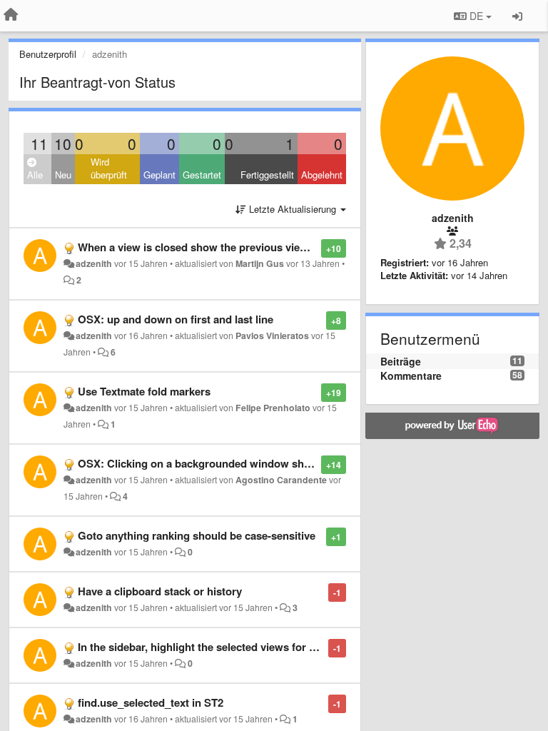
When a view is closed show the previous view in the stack (223, 247)
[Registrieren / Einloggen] (517, 16)
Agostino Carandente (281, 479)
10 (62, 143)
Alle (35, 174)
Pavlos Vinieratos (272, 335)
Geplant (159, 174)
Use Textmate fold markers (144, 391)
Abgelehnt (321, 174)
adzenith (94, 263)
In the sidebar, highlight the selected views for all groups (218, 647)
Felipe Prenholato (272, 407)
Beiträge (400, 361)
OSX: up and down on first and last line (175, 319)
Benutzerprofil (47, 54)
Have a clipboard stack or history (160, 591)
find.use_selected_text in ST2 (150, 702)
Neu (63, 174)
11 (39, 143)
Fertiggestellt (267, 174)
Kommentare (411, 375)
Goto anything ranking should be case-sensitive (196, 535)
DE (476, 16)
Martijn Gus (259, 263)
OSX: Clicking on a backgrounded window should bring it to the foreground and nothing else (309, 463)
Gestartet (202, 174)
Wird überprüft (109, 168)
